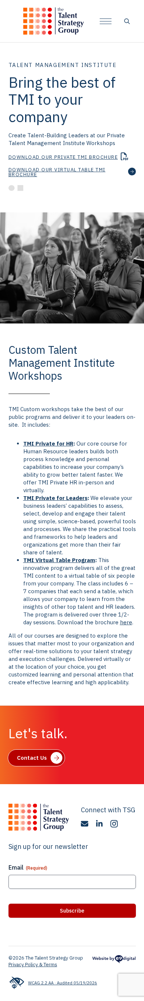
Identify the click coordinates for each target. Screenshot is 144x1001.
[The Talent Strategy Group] (53, 21)
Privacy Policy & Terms (32, 964)
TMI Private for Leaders (55, 497)
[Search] (127, 21)
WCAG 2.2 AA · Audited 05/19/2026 (62, 982)
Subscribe (72, 910)
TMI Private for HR (48, 443)
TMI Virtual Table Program (59, 560)
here (126, 622)
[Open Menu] (106, 21)
